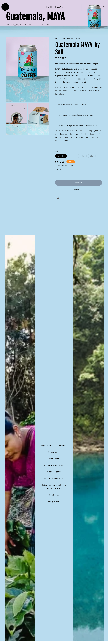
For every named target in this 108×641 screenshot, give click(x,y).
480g (83, 156)
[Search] (98, 7)
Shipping (57, 165)
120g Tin (62, 156)
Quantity (58, 169)
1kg (93, 156)
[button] (61, 57)
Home (57, 38)
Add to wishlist (80, 189)
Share (59, 198)
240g (74, 156)
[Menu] (5, 7)
